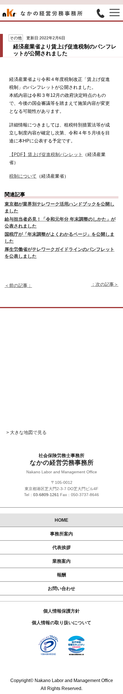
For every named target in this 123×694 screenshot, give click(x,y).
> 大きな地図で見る (26, 432)
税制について (23, 176)
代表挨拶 (61, 547)
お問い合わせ (61, 588)
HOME (61, 520)
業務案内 (61, 561)
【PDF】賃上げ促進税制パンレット (46, 154)
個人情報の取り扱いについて (61, 622)
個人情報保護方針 (61, 611)
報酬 (61, 574)
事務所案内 (61, 533)
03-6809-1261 (46, 494)
